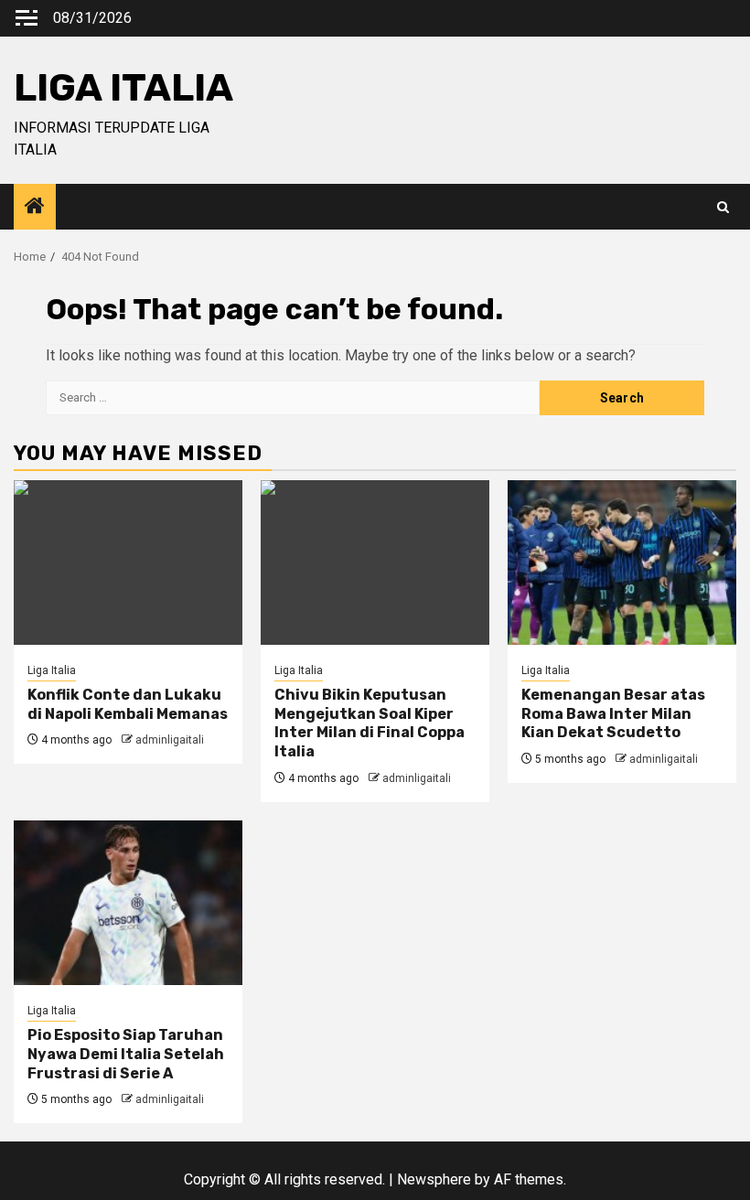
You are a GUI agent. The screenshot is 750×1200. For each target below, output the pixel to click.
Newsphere (434, 1179)
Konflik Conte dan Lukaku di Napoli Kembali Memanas (127, 704)
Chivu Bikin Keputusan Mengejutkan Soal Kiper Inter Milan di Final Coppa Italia (369, 723)
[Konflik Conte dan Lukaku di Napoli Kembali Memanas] (128, 562)
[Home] (35, 207)
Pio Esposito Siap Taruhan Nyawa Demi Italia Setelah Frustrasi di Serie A (125, 1054)
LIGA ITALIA (123, 88)
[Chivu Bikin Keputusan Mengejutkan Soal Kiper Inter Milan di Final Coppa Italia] (375, 562)
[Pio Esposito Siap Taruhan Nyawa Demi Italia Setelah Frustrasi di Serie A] (128, 902)
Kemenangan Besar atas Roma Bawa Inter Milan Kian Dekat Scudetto (613, 714)
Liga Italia (51, 670)
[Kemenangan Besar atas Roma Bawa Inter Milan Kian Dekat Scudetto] (622, 562)
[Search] (723, 207)
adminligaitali (169, 740)
